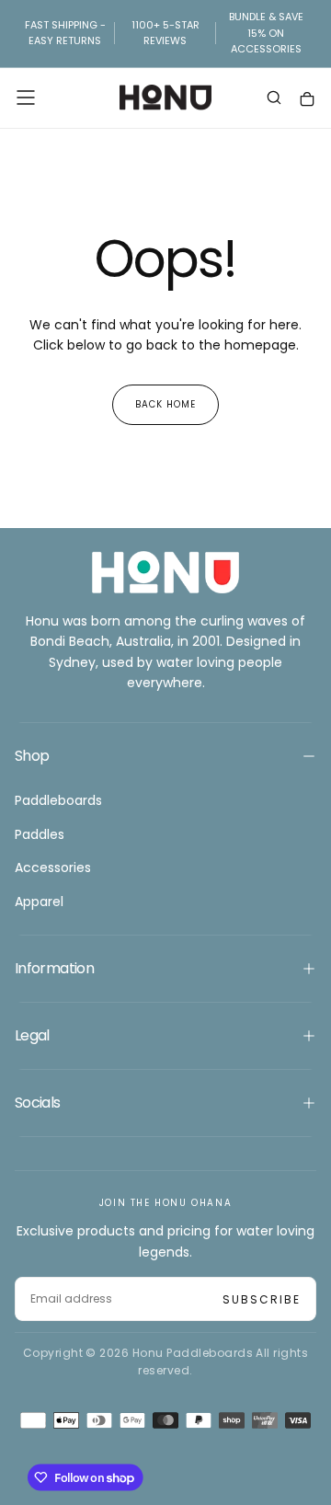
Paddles (39, 834)
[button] (26, 97)
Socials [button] (38, 1102)
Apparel (39, 901)
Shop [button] (32, 755)
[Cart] (307, 100)
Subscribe (262, 1299)
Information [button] (54, 968)
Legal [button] (32, 1035)
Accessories (53, 867)
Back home (165, 404)
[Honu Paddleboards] (165, 571)
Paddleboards (58, 800)
